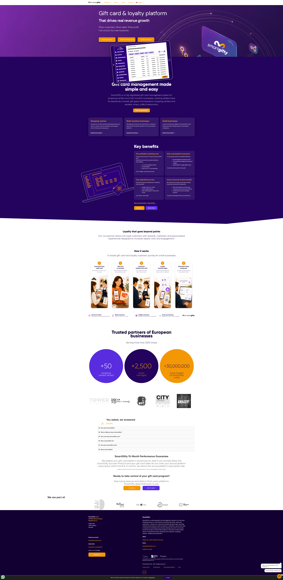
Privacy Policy (146, 567)
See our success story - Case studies (145, 203)
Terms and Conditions (169, 567)
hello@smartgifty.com (94, 540)
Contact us (139, 208)
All (102, 423)
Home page (109, 423)
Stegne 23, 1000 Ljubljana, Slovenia (152, 540)
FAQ (179, 567)
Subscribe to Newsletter (95, 547)
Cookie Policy (156, 567)
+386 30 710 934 (147, 549)
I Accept (168, 577)
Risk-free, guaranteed (141, 110)
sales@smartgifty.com (149, 546)
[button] (279, 576)
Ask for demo (151, 208)
